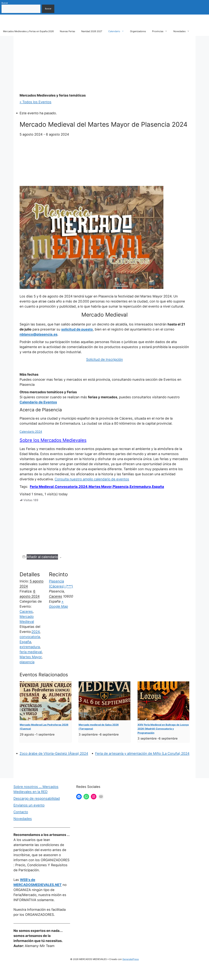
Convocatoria (66, 487)
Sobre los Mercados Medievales (53, 440)
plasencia (27, 662)
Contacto (20, 812)
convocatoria (30, 637)
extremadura (30, 647)
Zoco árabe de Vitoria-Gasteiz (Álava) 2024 (54, 753)
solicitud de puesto (77, 329)
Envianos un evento (29, 805)
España (25, 642)
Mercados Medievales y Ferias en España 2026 (28, 31)
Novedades (179, 31)
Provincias (157, 31)
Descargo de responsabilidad (36, 798)
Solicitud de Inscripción (104, 359)
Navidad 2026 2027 (91, 31)
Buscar (5, 3)
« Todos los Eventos (35, 102)
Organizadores (138, 31)
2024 (83, 487)
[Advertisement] (104, 64)
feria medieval (31, 652)
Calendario (114, 31)
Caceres (26, 611)
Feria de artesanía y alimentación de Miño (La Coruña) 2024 (142, 753)
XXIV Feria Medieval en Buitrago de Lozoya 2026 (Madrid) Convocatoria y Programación (163, 728)
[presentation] (45, 700)
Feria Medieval (42, 487)
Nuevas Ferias (67, 31)
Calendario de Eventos (38, 402)
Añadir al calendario (42, 557)
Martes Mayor (31, 657)
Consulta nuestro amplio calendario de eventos (92, 479)
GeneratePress (130, 959)
